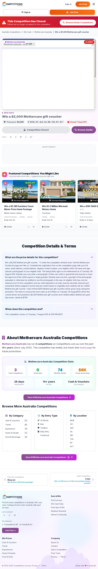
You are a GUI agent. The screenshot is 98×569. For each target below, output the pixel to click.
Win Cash (28, 32)
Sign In (68, 4)
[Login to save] (28, 227)
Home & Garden (8, 553)
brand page (86, 347)
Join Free (83, 4)
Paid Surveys (56, 500)
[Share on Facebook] (16, 137)
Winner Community (59, 515)
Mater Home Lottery (13, 213)
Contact (54, 546)
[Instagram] (9, 516)
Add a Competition (59, 549)
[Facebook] (4, 516)
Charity (22, 217)
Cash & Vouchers (10, 217)
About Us (55, 542)
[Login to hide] (34, 227)
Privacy (54, 557)
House (29, 217)
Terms (63, 557)
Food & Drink (7, 557)
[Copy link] (31, 137)
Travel (4, 546)
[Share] (11, 137)
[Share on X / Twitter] (21, 137)
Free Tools (55, 553)
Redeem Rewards (58, 511)
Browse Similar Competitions (79, 22)
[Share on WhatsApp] (26, 137)
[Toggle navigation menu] (94, 4)
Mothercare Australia (43, 32)
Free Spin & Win (58, 507)
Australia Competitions (11, 32)
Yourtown (46, 213)
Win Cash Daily (57, 504)
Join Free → (10, 530)
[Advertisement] (49, 155)
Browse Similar (85, 130)
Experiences (7, 549)
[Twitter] (15, 516)
